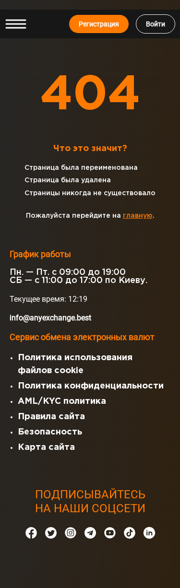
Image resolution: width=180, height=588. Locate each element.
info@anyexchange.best (50, 317)
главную (138, 216)
